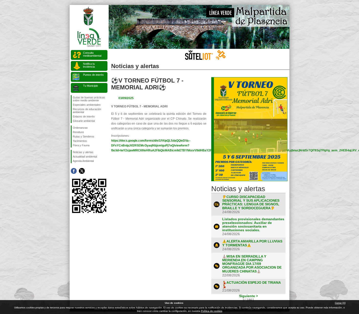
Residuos (78, 132)
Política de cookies (211, 311)
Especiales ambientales (87, 104)
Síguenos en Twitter (82, 171)
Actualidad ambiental (85, 156)
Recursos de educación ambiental (87, 111)
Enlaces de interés (84, 116)
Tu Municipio (90, 85)
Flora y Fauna (81, 145)
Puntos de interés (93, 74)
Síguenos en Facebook (74, 171)
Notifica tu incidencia (89, 65)
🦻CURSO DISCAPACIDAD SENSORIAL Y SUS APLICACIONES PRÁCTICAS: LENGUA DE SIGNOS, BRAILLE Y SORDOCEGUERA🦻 (250, 202)
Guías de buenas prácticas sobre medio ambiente (89, 99)
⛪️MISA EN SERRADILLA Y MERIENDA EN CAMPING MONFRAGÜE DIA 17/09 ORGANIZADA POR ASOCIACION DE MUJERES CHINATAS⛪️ (252, 264)
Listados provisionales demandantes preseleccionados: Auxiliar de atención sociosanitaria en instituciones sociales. (253, 224)
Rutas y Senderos (83, 136)
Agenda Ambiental (83, 160)
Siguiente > (248, 296)
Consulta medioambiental (92, 54)
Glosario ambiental (84, 120)
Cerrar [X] (340, 303)
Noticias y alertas (83, 152)
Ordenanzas (80, 127)
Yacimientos (80, 140)
